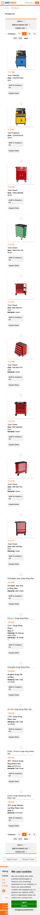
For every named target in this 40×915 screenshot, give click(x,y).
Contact (6, 876)
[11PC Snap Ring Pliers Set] (21, 709)
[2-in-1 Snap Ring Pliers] (21, 618)
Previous (11, 34)
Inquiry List (20, 28)
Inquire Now (14, 93)
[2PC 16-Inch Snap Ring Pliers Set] (21, 752)
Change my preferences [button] (24, 910)
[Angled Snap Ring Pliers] (21, 667)
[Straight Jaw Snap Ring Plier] (21, 578)
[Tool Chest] (21, 174)
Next (26, 38)
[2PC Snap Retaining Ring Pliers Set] (21, 797)
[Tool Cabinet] (21, 59)
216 (20, 38)
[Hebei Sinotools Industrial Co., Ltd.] (8, 2)
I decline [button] (24, 906)
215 (15, 38)
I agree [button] (24, 902)
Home (5, 8)
